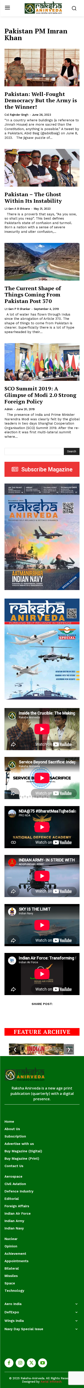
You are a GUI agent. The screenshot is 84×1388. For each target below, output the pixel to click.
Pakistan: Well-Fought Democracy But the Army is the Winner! (40, 100)
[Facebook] (8, 1362)
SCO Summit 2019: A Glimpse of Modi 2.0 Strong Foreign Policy (40, 395)
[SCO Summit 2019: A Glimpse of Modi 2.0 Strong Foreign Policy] (42, 362)
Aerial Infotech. (51, 1381)
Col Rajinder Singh (16, 114)
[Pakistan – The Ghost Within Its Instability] (42, 168)
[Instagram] (20, 1362)
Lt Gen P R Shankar (17, 309)
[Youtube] (42, 1362)
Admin (8, 409)
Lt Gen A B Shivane (17, 208)
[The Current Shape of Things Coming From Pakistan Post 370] (42, 262)
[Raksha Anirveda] (43, 7)
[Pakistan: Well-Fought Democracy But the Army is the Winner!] (42, 67)
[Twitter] (31, 1362)
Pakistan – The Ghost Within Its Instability (33, 197)
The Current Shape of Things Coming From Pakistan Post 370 (32, 295)
